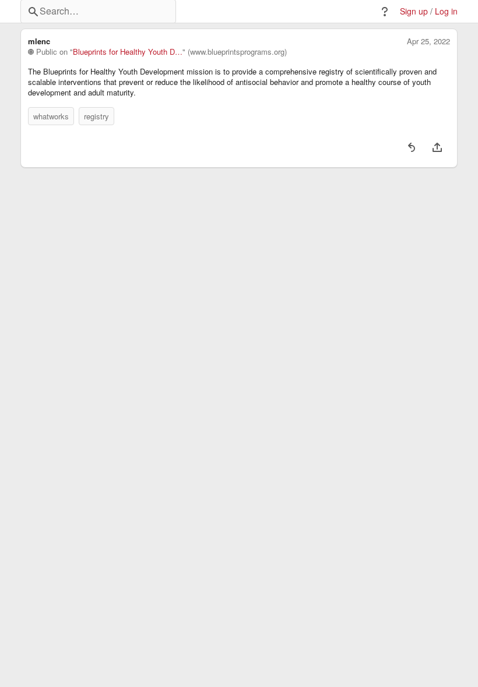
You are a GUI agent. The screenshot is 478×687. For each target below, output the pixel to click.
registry (96, 116)
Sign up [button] (414, 11)
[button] (385, 11)
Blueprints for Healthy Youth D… (127, 52)
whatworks (51, 116)
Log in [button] (446, 11)
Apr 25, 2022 (428, 41)
